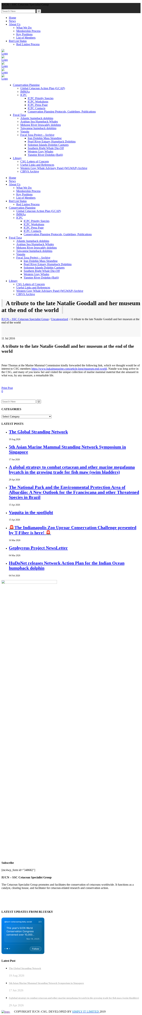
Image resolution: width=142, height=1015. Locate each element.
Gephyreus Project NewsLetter (38, 547)
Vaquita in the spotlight (31, 512)
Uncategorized (59, 319)
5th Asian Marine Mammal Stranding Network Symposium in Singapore (46, 983)
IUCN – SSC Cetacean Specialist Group (25, 319)
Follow (35, 948)
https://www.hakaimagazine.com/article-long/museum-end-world (69, 368)
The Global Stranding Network (38, 431)
